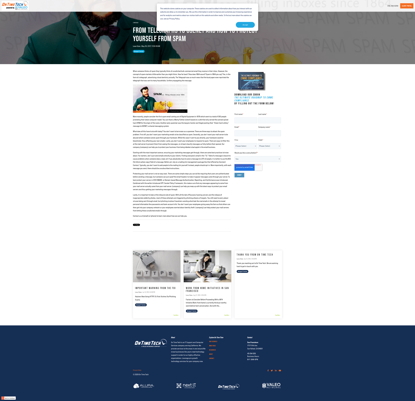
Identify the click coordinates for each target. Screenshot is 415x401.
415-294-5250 (392, 6)
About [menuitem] (211, 354)
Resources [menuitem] (212, 350)
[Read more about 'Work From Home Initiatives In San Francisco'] (207, 266)
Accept (245, 25)
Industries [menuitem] (212, 346)
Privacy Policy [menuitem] (137, 370)
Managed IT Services (139, 51)
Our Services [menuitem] (213, 341)
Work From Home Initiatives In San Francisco (207, 289)
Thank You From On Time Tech (255, 254)
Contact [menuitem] (211, 358)
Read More (176, 315)
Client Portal (407, 6)
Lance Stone (137, 46)
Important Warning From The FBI (155, 288)
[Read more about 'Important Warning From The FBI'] (156, 266)
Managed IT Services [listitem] (141, 305)
